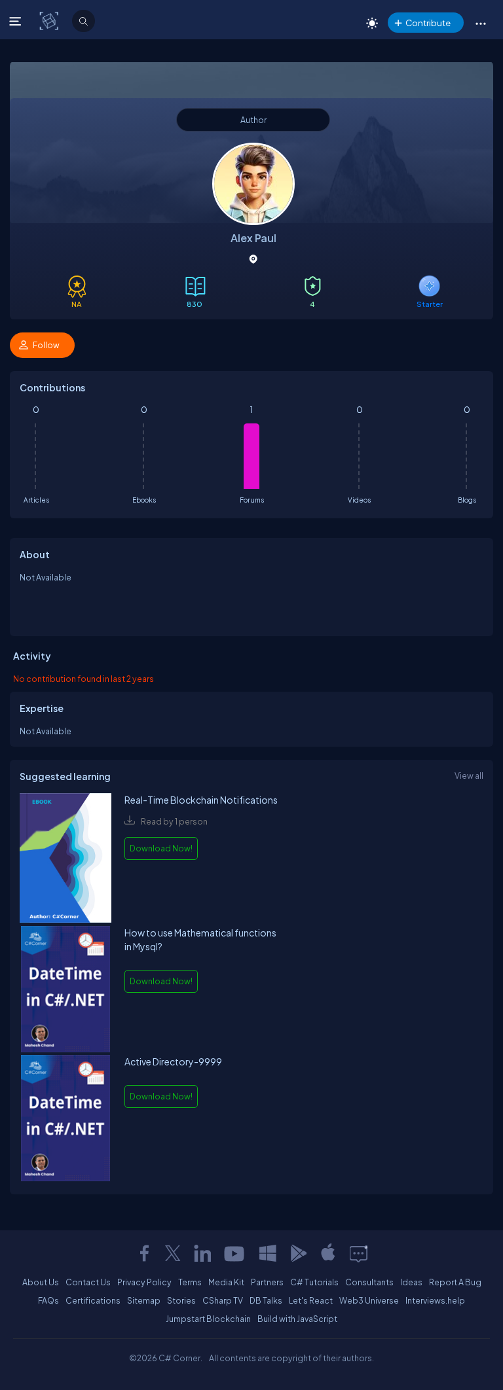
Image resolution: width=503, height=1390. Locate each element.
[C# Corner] (50, 20)
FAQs (48, 1300)
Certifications (93, 1300)
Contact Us (88, 1282)
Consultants (369, 1282)
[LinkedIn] (202, 1253)
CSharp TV (222, 1300)
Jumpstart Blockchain (208, 1318)
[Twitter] (173, 1253)
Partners (267, 1282)
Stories (181, 1300)
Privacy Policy (144, 1282)
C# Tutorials (314, 1282)
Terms (190, 1282)
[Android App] (298, 1253)
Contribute (428, 22)
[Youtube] (235, 1253)
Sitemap (143, 1300)
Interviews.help (435, 1300)
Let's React (311, 1300)
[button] (480, 23)
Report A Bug (455, 1282)
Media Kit (226, 1282)
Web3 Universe (369, 1300)
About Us (40, 1282)
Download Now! (161, 848)
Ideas (411, 1282)
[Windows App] (267, 1253)
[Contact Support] (358, 1253)
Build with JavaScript (297, 1318)
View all (469, 775)
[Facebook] (144, 1253)
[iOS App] (328, 1253)
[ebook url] (65, 859)
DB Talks (266, 1300)
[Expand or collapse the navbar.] (16, 21)
